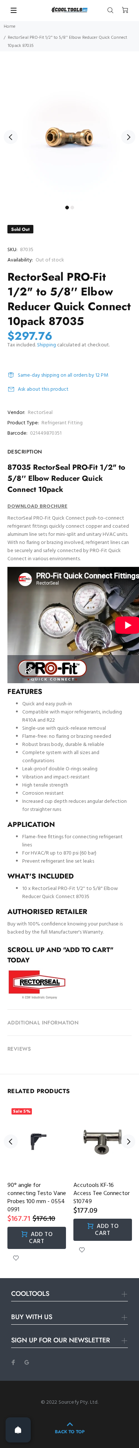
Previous (11, 137)
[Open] (18, 1429)
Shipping (46, 345)
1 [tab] (67, 207)
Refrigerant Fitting (62, 423)
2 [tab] (72, 207)
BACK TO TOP (70, 1431)
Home (10, 26)
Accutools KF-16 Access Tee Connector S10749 (101, 1193)
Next (128, 137)
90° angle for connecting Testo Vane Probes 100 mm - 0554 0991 (36, 1198)
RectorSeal (40, 412)
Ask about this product (43, 389)
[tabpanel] (69, 133)
